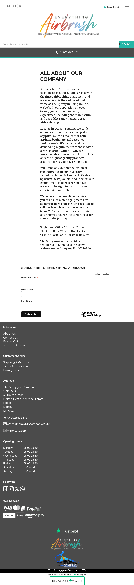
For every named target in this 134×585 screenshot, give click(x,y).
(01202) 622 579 (17, 417)
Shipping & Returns (16, 362)
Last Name (27, 301)
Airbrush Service (14, 345)
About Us (9, 333)
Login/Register (114, 7)
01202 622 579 (69, 52)
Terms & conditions (15, 366)
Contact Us (10, 337)
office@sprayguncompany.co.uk (28, 424)
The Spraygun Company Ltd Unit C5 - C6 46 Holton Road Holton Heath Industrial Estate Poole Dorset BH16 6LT (23, 399)
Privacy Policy (12, 370)
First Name (27, 289)
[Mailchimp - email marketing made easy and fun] (91, 316)
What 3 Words (16, 430)
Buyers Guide (12, 341)
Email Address (29, 277)
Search (127, 44)
